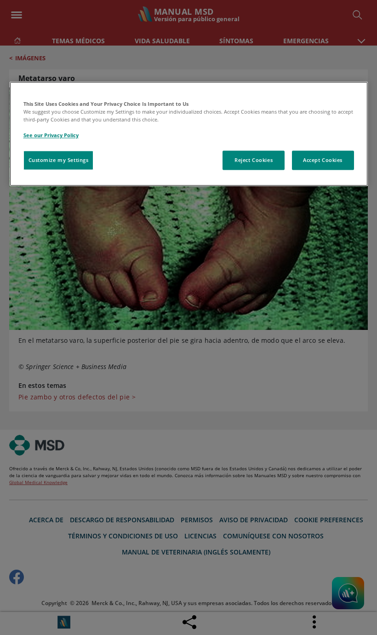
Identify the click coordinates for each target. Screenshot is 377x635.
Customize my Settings (59, 160)
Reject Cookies (253, 160)
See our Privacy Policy (51, 135)
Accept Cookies (323, 160)
